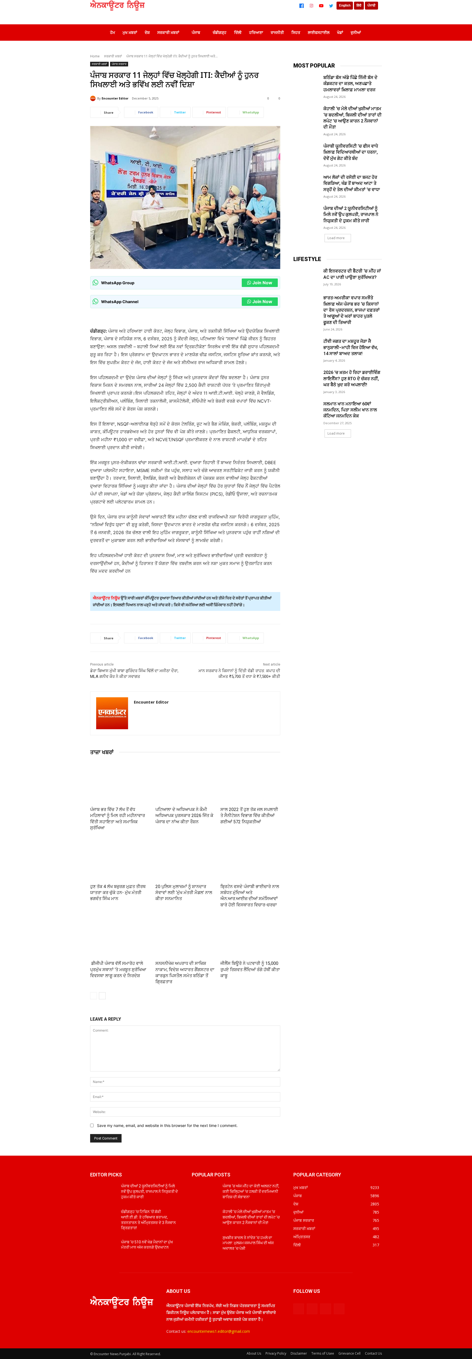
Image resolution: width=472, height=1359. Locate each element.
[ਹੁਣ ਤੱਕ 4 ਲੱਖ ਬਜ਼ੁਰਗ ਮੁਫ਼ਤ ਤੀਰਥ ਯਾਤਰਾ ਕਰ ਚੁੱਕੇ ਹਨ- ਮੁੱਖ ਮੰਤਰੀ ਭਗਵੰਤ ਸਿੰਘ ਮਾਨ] (120, 859)
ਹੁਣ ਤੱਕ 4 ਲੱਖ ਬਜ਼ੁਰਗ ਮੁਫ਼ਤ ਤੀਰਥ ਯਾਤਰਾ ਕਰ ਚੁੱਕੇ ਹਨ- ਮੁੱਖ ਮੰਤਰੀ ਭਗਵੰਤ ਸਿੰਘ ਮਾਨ (118, 892)
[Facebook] (301, 6)
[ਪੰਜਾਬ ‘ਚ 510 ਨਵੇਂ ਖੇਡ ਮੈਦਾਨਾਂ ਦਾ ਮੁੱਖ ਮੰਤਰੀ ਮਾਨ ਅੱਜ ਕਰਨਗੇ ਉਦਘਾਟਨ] (103, 1249)
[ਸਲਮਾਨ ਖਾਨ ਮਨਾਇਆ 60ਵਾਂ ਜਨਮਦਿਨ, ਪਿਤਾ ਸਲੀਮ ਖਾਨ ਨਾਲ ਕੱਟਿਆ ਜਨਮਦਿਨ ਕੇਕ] (306, 410)
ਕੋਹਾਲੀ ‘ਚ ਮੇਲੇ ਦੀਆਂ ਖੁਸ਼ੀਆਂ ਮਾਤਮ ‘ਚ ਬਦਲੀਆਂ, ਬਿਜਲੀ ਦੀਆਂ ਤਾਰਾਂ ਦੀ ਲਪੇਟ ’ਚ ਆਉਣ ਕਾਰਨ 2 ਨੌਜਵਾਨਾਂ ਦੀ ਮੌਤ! (251, 1217)
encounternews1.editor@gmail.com (218, 1331)
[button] (373, 32)
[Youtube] (339, 1309)
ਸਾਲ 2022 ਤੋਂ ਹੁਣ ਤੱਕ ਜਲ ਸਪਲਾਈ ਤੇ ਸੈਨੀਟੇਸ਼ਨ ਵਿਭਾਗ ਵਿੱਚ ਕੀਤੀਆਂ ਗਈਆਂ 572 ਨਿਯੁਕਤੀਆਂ (249, 815)
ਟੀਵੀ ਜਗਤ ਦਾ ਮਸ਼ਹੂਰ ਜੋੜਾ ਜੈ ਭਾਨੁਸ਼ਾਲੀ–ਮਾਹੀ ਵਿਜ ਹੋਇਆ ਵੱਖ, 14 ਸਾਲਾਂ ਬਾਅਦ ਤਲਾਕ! (350, 347)
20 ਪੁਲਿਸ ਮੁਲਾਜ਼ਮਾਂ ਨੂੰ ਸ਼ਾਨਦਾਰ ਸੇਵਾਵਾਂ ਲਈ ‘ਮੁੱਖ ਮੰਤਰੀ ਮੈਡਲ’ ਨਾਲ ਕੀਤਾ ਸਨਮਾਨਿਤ (183, 892)
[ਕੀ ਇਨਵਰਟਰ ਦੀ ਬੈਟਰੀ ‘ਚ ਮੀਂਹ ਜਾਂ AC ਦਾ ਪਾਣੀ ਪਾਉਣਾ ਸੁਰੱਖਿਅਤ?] (306, 277)
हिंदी (358, 5)
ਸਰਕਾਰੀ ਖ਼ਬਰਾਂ (113, 56)
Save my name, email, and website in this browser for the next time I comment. (167, 1125)
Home (95, 56)
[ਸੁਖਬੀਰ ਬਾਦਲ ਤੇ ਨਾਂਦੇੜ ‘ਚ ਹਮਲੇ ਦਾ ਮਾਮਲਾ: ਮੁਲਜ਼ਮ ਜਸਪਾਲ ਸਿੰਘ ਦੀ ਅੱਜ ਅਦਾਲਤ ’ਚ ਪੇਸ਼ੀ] (205, 1244)
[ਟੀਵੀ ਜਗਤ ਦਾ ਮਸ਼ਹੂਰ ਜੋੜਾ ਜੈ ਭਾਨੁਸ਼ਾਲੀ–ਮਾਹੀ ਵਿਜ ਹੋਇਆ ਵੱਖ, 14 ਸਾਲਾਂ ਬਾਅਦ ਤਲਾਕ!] (306, 347)
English (344, 5)
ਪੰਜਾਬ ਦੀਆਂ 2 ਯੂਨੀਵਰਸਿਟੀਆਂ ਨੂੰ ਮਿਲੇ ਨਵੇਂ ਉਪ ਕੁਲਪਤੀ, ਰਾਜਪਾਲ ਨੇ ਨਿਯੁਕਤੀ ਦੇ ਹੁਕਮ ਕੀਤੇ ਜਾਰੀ (350, 214)
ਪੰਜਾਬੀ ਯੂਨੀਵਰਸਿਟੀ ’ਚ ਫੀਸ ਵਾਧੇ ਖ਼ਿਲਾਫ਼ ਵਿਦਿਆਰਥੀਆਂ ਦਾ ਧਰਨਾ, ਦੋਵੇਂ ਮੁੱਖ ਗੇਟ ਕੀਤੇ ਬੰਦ (350, 152)
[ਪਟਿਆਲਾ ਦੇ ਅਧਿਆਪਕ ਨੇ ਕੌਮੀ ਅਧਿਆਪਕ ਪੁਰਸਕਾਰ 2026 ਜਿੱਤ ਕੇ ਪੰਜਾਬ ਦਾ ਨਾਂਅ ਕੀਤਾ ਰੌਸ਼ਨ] (185, 782)
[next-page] (102, 995)
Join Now (262, 282)
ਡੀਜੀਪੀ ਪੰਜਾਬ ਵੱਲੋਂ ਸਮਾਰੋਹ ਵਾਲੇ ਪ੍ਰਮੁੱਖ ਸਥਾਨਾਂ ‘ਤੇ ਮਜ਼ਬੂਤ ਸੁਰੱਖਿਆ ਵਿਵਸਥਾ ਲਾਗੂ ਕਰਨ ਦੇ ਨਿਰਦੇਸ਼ (118, 969)
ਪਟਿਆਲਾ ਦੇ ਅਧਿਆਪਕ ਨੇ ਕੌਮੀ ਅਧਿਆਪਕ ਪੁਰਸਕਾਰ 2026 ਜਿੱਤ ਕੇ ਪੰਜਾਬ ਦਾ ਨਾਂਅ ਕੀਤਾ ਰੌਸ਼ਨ (184, 815)
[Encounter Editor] (93, 98)
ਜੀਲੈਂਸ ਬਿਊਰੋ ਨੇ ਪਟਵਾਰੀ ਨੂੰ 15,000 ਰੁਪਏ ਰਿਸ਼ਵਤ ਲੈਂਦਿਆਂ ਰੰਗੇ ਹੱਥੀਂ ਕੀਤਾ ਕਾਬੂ (250, 969)
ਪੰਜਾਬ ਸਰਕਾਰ (119, 64)
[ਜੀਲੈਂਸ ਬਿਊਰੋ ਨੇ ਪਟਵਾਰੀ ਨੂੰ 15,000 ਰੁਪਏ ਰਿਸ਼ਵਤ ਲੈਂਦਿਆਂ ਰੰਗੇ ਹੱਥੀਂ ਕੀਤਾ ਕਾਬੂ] (250, 936)
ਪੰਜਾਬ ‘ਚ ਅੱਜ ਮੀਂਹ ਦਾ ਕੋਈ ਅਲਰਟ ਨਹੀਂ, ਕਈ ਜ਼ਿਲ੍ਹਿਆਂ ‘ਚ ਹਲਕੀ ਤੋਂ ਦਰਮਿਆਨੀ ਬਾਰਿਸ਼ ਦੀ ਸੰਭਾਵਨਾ (251, 1191)
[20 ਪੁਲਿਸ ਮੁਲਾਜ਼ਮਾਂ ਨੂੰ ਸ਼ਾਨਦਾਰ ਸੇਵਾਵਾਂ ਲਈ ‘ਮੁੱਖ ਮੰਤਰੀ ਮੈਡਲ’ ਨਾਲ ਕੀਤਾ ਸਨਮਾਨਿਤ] (185, 859)
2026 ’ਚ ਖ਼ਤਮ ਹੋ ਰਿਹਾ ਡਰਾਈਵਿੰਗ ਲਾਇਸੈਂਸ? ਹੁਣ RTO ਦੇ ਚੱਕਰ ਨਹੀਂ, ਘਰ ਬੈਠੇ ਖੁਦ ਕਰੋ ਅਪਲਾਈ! (351, 378)
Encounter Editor (115, 98)
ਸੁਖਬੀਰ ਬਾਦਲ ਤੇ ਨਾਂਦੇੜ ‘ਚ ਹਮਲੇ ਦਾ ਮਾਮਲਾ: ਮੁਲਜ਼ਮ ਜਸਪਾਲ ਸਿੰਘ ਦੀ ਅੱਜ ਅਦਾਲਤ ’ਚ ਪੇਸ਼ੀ (248, 1242)
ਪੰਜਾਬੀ (371, 5)
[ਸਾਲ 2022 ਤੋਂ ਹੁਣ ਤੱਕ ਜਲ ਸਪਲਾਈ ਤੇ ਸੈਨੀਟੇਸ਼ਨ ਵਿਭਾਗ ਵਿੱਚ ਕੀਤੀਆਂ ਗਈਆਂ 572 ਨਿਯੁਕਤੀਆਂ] (250, 782)
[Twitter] (331, 6)
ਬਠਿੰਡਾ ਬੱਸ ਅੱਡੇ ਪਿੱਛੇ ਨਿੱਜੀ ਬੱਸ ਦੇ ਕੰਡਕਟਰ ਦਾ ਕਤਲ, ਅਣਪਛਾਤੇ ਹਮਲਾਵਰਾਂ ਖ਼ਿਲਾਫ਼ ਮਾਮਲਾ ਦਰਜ (350, 83)
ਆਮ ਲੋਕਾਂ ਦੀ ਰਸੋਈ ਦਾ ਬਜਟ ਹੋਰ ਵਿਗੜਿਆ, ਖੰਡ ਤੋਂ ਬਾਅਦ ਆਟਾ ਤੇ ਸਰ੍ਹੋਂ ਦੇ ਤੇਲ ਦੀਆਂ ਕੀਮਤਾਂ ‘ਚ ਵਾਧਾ (351, 183)
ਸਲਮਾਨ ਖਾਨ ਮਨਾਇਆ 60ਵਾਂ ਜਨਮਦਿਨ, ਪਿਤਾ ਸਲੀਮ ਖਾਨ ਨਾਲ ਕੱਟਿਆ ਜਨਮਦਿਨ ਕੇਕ (350, 410)
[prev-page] (93, 995)
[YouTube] (321, 6)
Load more (336, 238)
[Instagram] (311, 6)
